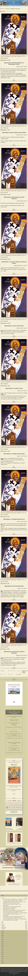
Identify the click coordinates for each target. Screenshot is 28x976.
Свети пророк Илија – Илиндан (10, 920)
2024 (2, 933)
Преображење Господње (9, 909)
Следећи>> (19, 800)
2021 (2, 939)
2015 (2, 952)
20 (11, 670)
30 (13, 670)
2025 (2, 931)
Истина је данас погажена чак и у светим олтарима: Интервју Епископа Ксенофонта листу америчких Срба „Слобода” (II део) (14, 901)
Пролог (14, 793)
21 (21, 807)
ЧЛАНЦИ (7, 8)
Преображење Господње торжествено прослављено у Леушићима (12, 907)
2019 (2, 944)
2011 (2, 961)
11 (14, 805)
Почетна (2, 8)
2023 (2, 935)
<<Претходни (9, 800)
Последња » (19, 674)
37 (21, 672)
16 (9, 807)
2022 (2, 937)
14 (21, 805)
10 (8, 670)
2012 (2, 958)
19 (16, 807)
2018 (2, 946)
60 (11, 674)
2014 (2, 954)
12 (16, 805)
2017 (2, 948)
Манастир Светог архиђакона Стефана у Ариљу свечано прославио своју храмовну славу (14, 911)
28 (21, 809)
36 (18, 670)
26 (16, 809)
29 (11, 812)
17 (11, 807)
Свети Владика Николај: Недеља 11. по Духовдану (15, 912)
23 (9, 809)
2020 (2, 941)
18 (14, 807)
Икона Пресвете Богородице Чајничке (14, 790)
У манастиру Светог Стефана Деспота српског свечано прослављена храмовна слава (14, 917)
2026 (2, 895)
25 (14, 809)
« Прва (2, 670)
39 (1, 674)
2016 (2, 950)
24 (11, 809)
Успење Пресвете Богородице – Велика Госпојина (14, 899)
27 (18, 809)
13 (18, 805)
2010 (2, 963)
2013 (2, 956)
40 (4, 674)
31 (16, 812)
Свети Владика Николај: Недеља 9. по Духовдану (14, 918)
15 (7, 807)
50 (8, 674)
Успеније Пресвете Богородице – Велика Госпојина (14, 786)
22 (7, 809)
